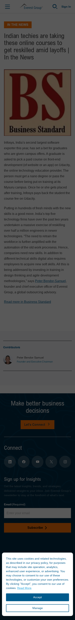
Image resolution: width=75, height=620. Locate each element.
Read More (24, 588)
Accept (37, 597)
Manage (37, 608)
